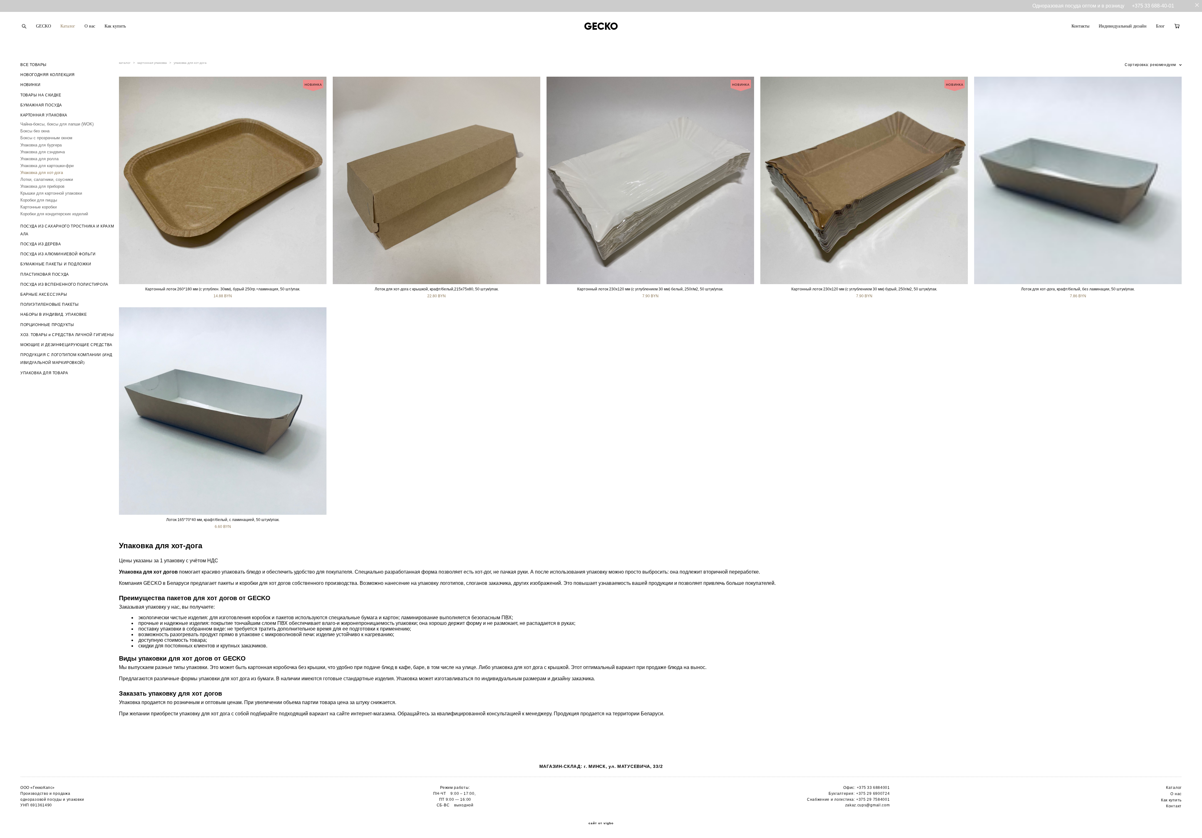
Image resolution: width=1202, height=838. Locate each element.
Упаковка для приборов (42, 186)
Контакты (1080, 26)
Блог (1160, 26)
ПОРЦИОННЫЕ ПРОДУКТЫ (47, 325)
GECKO (43, 26)
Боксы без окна (34, 131)
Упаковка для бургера (41, 145)
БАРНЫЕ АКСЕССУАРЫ (43, 294)
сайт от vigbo (601, 823)
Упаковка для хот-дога (41, 172)
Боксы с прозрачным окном (46, 137)
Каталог (67, 26)
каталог (125, 62)
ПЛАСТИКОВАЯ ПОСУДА (44, 274)
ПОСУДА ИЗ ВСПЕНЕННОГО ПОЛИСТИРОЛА (64, 284)
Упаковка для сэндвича (42, 152)
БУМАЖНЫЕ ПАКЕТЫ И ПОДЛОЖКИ (55, 264)
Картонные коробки (38, 207)
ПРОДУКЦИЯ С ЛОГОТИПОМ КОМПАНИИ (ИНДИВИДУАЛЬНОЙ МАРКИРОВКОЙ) (66, 359)
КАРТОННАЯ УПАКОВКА (43, 115)
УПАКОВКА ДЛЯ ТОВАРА (44, 373)
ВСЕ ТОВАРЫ (33, 65)
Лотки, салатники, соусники (46, 179)
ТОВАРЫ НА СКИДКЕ (40, 95)
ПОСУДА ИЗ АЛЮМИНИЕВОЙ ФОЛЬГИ (58, 254)
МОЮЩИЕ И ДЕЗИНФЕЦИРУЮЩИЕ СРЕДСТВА (66, 345)
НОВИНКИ (30, 85)
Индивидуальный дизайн (1123, 26)
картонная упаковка (152, 62)
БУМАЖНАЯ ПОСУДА (41, 105)
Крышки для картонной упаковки (51, 193)
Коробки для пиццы (38, 200)
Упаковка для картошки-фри (47, 165)
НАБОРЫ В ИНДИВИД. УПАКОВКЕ (53, 314)
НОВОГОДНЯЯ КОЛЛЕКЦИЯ (47, 75)
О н (1173, 794)
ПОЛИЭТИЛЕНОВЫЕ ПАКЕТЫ (49, 304)
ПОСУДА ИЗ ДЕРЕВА (40, 244)
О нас (90, 26)
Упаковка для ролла (39, 158)
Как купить (115, 26)
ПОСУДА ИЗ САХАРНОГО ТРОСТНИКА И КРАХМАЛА (67, 230)
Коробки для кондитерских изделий (54, 214)
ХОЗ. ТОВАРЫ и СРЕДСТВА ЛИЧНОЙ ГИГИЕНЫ (67, 335)
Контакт (1174, 806)
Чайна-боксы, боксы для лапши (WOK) (57, 124)
